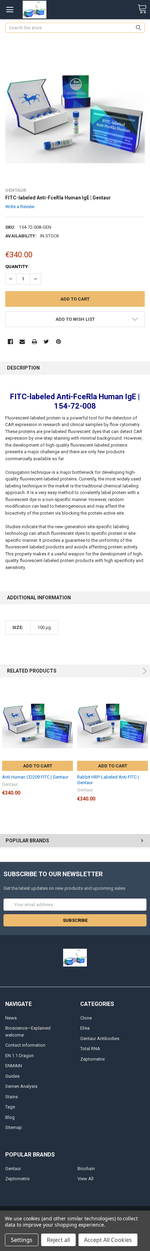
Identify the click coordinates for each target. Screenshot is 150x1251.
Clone (86, 1018)
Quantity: (17, 266)
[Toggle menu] (9, 9)
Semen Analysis (21, 1086)
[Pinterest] (58, 341)
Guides (12, 1076)
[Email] (22, 341)
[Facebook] (10, 341)
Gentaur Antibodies (99, 1038)
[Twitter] (46, 341)
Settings (21, 1240)
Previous (130, 671)
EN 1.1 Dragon (19, 1055)
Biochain (86, 1168)
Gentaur (13, 1168)
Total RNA (90, 1048)
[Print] (34, 341)
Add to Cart (37, 765)
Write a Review (20, 206)
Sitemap (13, 1127)
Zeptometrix (92, 1059)
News (11, 1018)
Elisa (85, 1028)
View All (85, 1178)
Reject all (58, 1240)
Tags (10, 1106)
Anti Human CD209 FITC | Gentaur (35, 777)
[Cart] (142, 9)
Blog (10, 1117)
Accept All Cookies (108, 1240)
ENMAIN (13, 1065)
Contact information (25, 1045)
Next (143, 671)
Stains (11, 1096)
